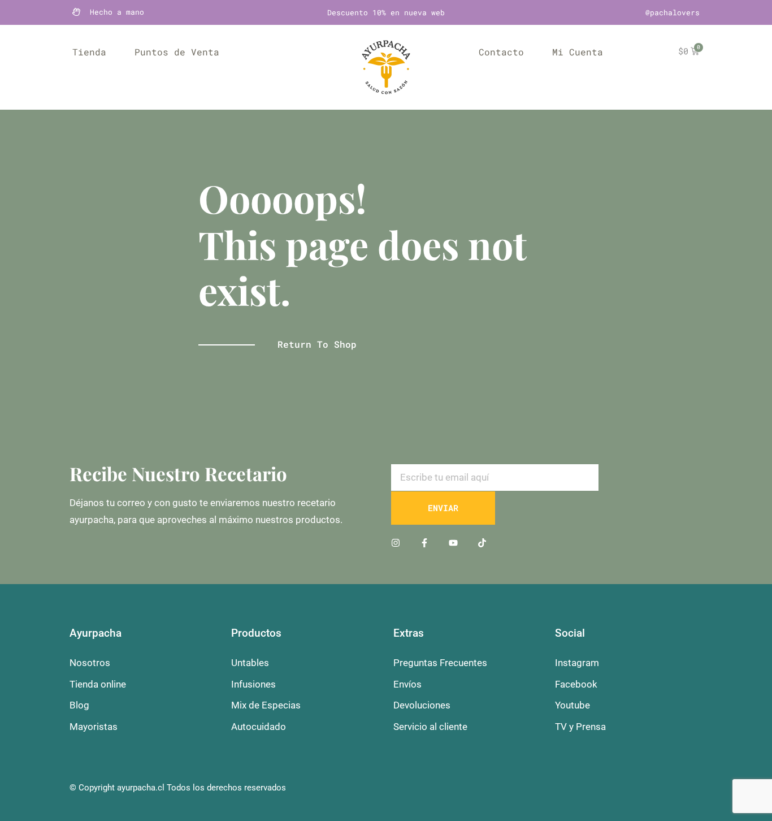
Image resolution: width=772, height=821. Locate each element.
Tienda (89, 52)
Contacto (501, 52)
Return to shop (317, 344)
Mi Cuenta (577, 52)
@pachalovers (672, 12)
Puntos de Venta (177, 52)
